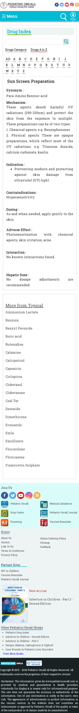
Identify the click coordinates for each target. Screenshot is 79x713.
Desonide (12, 409)
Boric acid (13, 336)
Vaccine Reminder (11, 575)
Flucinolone (15, 449)
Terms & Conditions (12, 550)
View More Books (13, 653)
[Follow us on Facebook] (57, 4)
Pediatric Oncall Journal (15, 579)
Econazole (13, 425)
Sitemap (45, 542)
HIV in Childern (10, 570)
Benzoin (12, 320)
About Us (6, 538)
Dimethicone (16, 417)
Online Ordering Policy (53, 538)
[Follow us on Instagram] (72, 4)
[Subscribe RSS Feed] (77, 4)
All (8, 59)
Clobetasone (15, 393)
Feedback (45, 546)
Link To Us (7, 546)
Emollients (14, 441)
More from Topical (24, 305)
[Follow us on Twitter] (62, 4)
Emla (9, 433)
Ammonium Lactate (21, 312)
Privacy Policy (9, 555)
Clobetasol (13, 384)
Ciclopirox (13, 376)
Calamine (13, 352)
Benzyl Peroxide (18, 328)
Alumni (5, 542)
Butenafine (14, 344)
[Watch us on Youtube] (67, 4)
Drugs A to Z (39, 50)
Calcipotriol (15, 360)
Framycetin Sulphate (22, 465)
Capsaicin (13, 368)
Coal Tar (11, 401)
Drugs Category (16, 50)
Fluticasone (15, 457)
